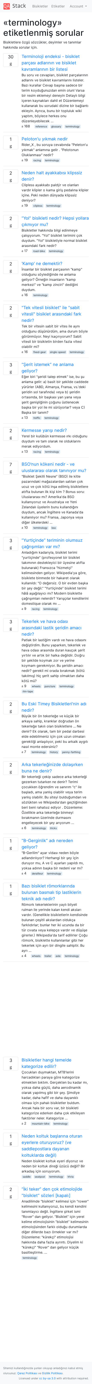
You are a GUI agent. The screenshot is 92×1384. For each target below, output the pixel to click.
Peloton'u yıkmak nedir (45, 138)
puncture (50, 686)
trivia (71, 1176)
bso (54, 527)
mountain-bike (40, 1123)
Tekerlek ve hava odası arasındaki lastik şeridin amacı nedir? (52, 628)
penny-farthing (71, 752)
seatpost (40, 1176)
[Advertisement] (46, 1011)
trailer (48, 956)
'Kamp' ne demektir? (42, 263)
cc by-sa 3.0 (47, 1378)
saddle (27, 1176)
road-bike (39, 251)
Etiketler (58, 6)
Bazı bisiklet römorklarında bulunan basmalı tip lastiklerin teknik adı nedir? (51, 892)
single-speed (57, 352)
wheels (36, 686)
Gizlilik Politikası (52, 1373)
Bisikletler (40, 6)
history (54, 752)
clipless (37, 205)
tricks (53, 828)
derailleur (37, 873)
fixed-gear (39, 352)
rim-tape (28, 691)
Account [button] (77, 6)
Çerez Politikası (27, 1373)
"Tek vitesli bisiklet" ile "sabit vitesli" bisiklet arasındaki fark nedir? (51, 314)
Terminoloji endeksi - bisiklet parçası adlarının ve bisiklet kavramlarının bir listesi (51, 63)
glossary (56, 126)
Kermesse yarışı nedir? (44, 430)
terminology (72, 126)
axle (58, 956)
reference (41, 126)
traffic (36, 417)
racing (37, 160)
